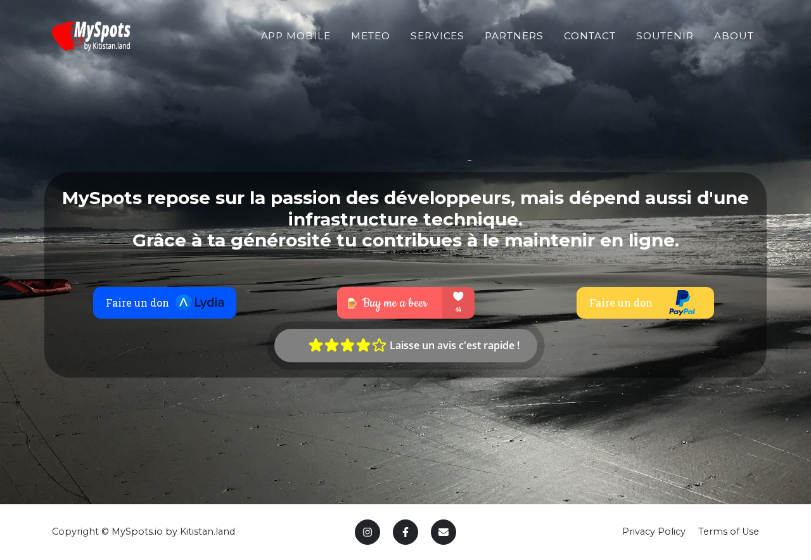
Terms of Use (728, 531)
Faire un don (137, 302)
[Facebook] (405, 532)
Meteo (370, 36)
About (734, 36)
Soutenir (665, 36)
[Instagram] (367, 532)
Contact (590, 36)
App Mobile (296, 36)
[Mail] (443, 532)
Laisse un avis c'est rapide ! (453, 345)
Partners (514, 36)
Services (438, 36)
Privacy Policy (654, 531)
